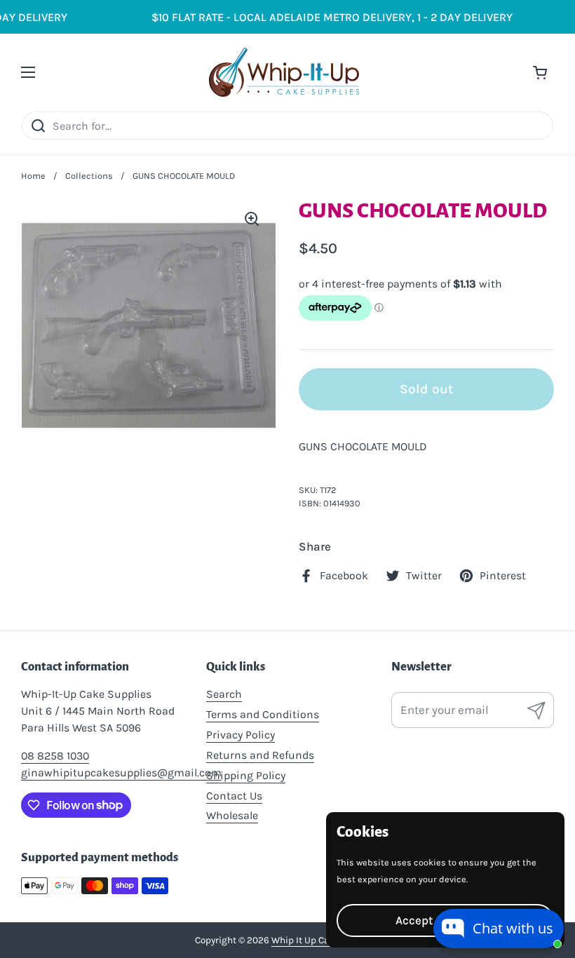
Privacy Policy (240, 734)
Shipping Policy (245, 775)
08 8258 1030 (55, 755)
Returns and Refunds (260, 755)
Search (224, 694)
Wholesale (232, 815)
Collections (89, 175)
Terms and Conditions (262, 714)
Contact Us (234, 795)
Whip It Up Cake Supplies (325, 940)
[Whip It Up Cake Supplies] (284, 72)
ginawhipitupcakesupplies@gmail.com (121, 772)
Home (33, 175)
